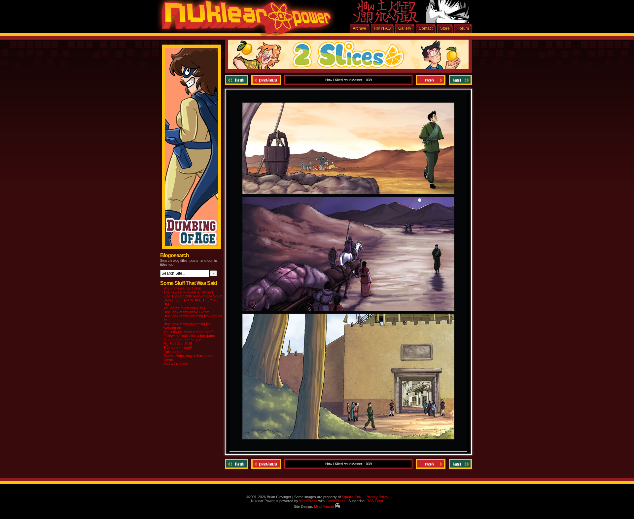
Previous (266, 80)
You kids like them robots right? (188, 332)
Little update (173, 352)
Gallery (404, 28)
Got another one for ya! (182, 340)
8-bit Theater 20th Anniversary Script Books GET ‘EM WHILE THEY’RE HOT (192, 300)
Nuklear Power (244, 20)
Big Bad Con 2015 (177, 344)
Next (430, 80)
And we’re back (175, 363)
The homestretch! (177, 348)
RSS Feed (375, 501)
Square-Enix (352, 497)
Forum (463, 28)
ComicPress (335, 501)
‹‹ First (237, 80)
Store (445, 28)
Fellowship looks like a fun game (189, 336)
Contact (426, 28)
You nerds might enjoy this (184, 308)
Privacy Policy (377, 497)
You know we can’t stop (182, 288)
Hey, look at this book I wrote (186, 312)
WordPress (308, 501)
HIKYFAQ (382, 28)
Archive (359, 28)
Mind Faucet (324, 506)
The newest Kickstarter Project (188, 292)
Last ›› (459, 80)
